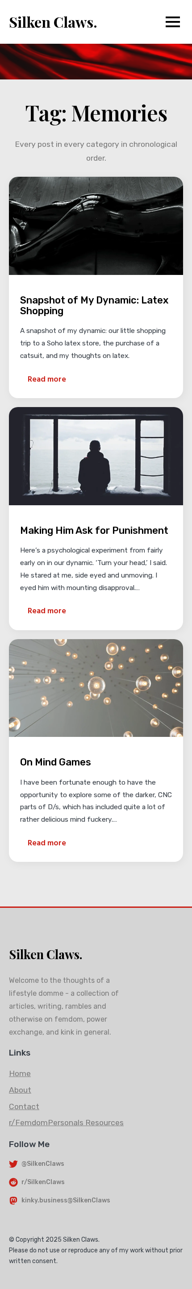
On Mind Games (55, 762)
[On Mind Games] (96, 688)
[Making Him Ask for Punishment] (96, 456)
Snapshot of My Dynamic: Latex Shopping (94, 305)
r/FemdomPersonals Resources (66, 1122)
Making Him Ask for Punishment (94, 530)
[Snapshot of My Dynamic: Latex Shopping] (96, 225)
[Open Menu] (173, 22)
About (20, 1089)
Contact (24, 1106)
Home (20, 1073)
